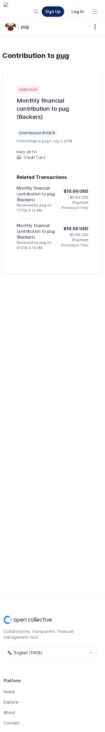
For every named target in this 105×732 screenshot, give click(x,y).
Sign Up (53, 11)
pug (25, 27)
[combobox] (50, 653)
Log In (77, 11)
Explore (11, 702)
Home (9, 691)
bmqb (32, 141)
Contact (12, 722)
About (9, 712)
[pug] (12, 26)
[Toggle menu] (94, 11)
